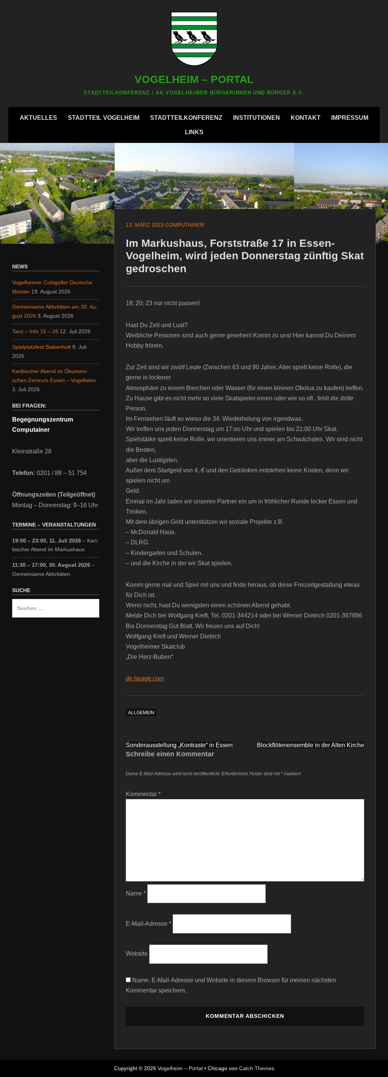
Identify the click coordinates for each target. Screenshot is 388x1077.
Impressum (349, 117)
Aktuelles (38, 117)
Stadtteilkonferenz (186, 117)
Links (194, 132)
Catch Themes (256, 1068)
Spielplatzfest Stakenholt (41, 347)
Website (137, 953)
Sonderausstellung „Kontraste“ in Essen (179, 745)
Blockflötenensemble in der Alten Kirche (310, 745)
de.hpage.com (145, 678)
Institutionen (256, 117)
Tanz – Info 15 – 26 (35, 331)
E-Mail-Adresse (148, 923)
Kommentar (143, 794)
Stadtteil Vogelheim (103, 117)
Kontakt (306, 117)
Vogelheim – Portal (194, 79)
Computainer (184, 225)
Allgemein (141, 712)
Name (136, 893)
